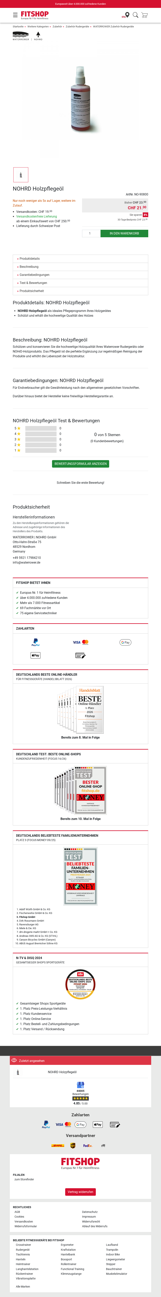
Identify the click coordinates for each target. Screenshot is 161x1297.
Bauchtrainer (114, 1269)
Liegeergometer (115, 1259)
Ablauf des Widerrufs (94, 1226)
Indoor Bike (113, 1254)
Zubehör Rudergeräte (77, 26)
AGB (17, 1212)
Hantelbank (68, 1254)
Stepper (110, 1264)
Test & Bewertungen (33, 283)
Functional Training (72, 1269)
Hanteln (21, 1259)
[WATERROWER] (27, 36)
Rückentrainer (24, 1274)
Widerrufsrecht (91, 1221)
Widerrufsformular (26, 1226)
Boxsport (66, 1259)
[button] (20, 174)
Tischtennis (23, 1254)
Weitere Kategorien (38, 26)
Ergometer (67, 1245)
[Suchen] (135, 15)
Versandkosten (24, 1221)
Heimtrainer (23, 1264)
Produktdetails (30, 259)
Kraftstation (68, 1249)
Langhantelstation (27, 1269)
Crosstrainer (23, 1245)
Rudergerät (23, 1249)
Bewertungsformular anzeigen (81, 464)
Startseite (18, 26)
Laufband (112, 1245)
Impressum (89, 1216)
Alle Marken (23, 1286)
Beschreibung (29, 267)
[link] (35, 642)
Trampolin (112, 1249)
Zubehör (57, 26)
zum (24, 1179)
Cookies (19, 1216)
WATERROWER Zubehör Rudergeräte (113, 26)
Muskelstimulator (116, 1274)
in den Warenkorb (124, 233)
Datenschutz (90, 1212)
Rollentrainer (68, 1264)
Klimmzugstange (71, 1274)
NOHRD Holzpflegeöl (62, 1072)
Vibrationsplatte (26, 1278)
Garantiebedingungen (34, 275)
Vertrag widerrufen (80, 1192)
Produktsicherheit (32, 291)
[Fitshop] (35, 15)
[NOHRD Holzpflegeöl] (29, 1072)
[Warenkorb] (145, 15)
